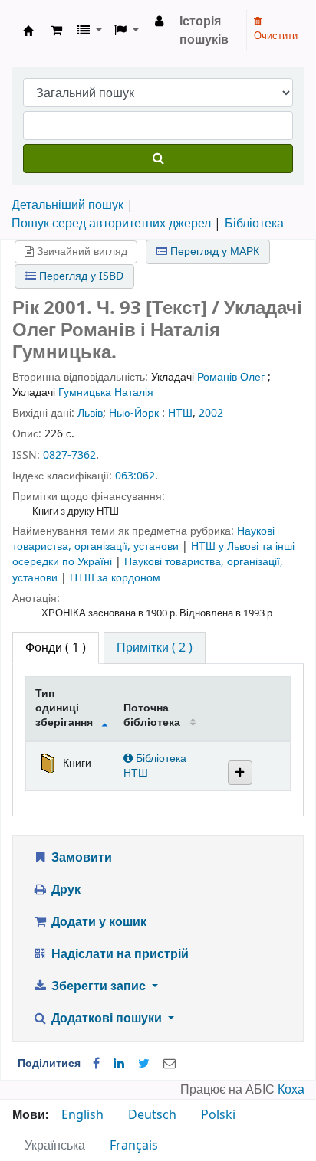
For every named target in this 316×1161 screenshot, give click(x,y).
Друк (64, 890)
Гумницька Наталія (105, 392)
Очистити (276, 35)
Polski (218, 1115)
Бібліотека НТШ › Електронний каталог (28, 30)
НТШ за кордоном (115, 578)
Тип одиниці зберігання (64, 708)
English (82, 1115)
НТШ (180, 413)
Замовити (80, 858)
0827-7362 (69, 455)
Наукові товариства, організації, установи (143, 538)
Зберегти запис (98, 986)
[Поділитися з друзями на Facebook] (96, 1064)
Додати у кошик (97, 922)
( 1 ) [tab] (55, 648)
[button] (56, 30)
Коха (291, 1090)
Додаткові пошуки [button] (106, 1018)
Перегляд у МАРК (213, 252)
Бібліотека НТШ (154, 766)
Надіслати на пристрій (118, 954)
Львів (90, 413)
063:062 (135, 476)
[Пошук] (158, 158)
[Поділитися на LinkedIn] (119, 1064)
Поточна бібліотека (151, 715)
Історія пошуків (204, 30)
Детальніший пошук (67, 205)
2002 (211, 413)
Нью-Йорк (134, 413)
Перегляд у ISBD (79, 276)
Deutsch (152, 1115)
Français (134, 1145)
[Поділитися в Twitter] (143, 1064)
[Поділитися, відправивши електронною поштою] (169, 1064)
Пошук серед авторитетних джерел (111, 223)
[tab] (155, 648)
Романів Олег (231, 377)
